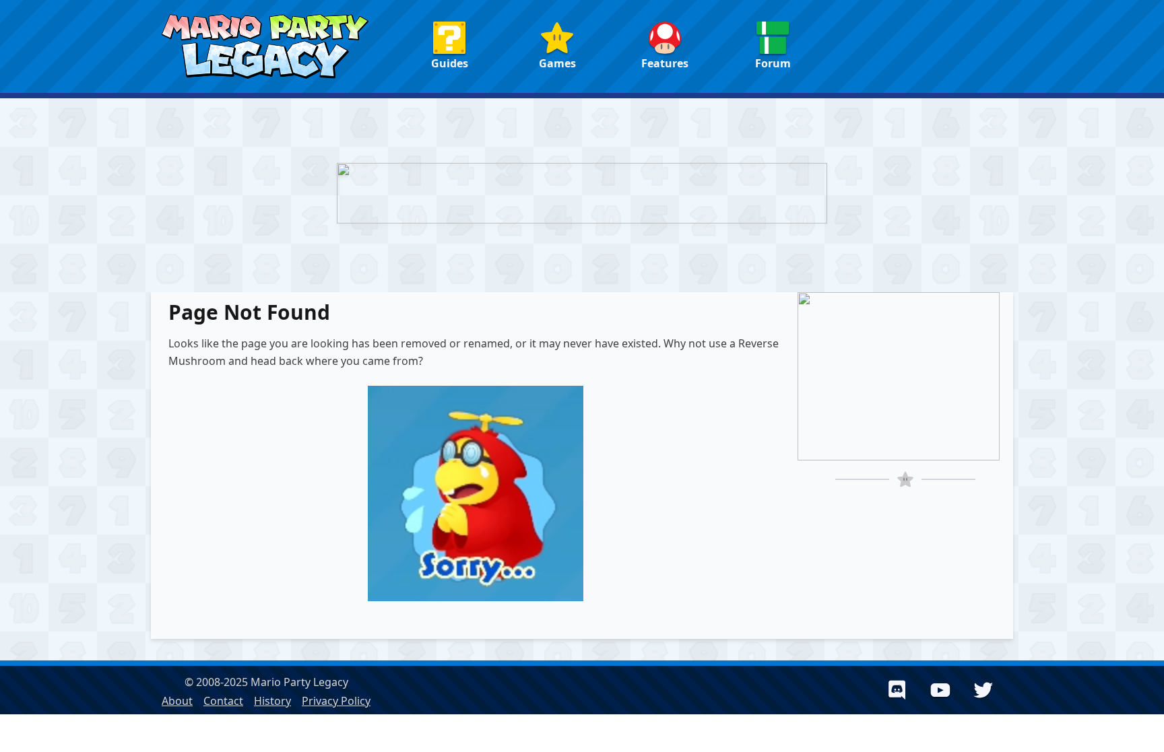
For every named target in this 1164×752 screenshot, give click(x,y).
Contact (223, 700)
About (177, 700)
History (272, 700)
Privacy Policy (336, 700)
